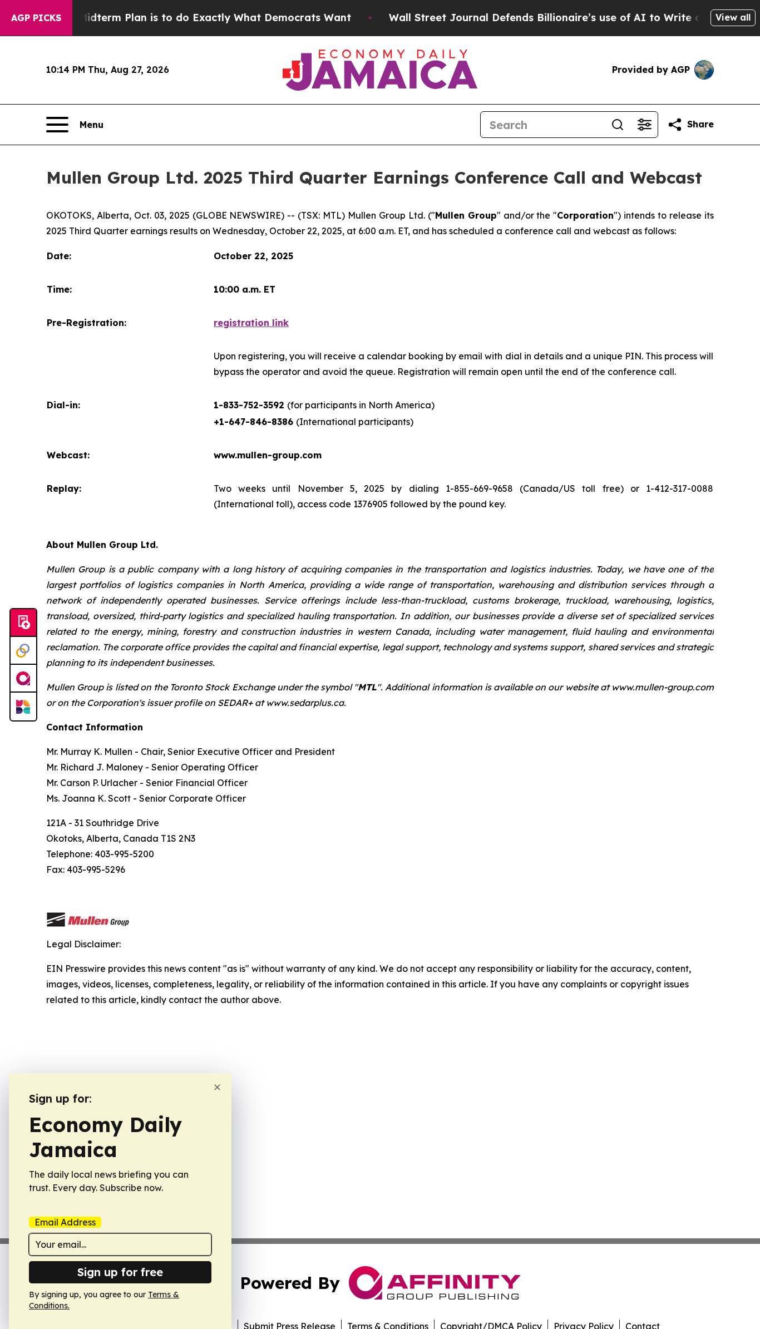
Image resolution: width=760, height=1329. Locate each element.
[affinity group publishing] (23, 679)
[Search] (617, 124)
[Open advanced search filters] (644, 124)
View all (733, 17)
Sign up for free (120, 1272)
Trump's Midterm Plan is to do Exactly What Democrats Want (193, 17)
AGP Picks (36, 17)
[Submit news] (23, 623)
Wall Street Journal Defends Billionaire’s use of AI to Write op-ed (557, 17)
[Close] (217, 1087)
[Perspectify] (23, 651)
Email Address (65, 1222)
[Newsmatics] (23, 706)
